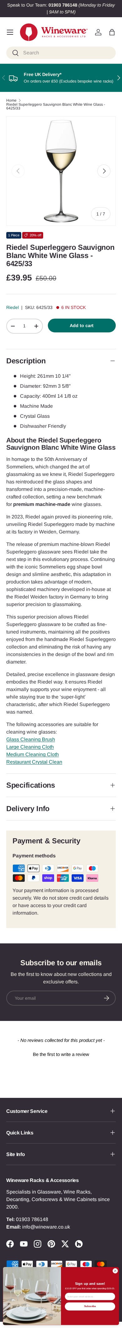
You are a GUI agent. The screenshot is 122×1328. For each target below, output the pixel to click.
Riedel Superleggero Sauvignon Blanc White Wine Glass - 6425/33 (55, 106)
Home (11, 100)
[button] (112, 32)
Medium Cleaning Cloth (32, 754)
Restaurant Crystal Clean (34, 762)
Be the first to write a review (61, 1054)
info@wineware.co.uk (46, 1227)
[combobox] (61, 53)
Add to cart (82, 325)
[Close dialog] (115, 1271)
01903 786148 (32, 1219)
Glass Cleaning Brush (30, 739)
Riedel (12, 307)
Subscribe (90, 1306)
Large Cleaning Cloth (30, 747)
